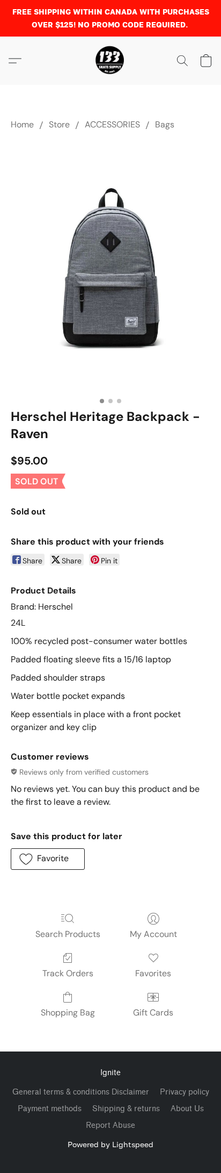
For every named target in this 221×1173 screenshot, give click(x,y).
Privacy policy (184, 1092)
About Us (187, 1108)
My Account (153, 934)
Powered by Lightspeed (110, 1144)
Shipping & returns (126, 1108)
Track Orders (67, 973)
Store (59, 124)
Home (22, 124)
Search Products (67, 934)
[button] (110, 61)
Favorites (153, 973)
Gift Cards (153, 1012)
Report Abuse (110, 1125)
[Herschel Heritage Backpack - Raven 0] (110, 267)
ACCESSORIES (112, 124)
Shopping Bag (68, 1012)
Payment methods (50, 1108)
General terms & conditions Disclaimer (80, 1092)
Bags (164, 124)
